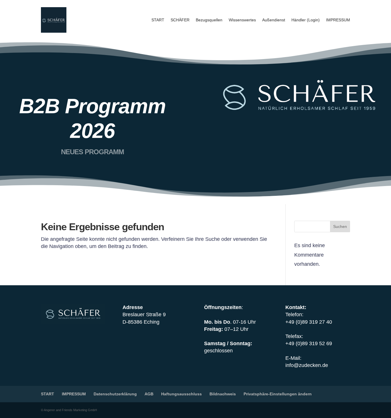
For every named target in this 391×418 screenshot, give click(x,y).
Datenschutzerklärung (115, 394)
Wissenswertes (242, 19)
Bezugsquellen (209, 19)
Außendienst (273, 19)
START (157, 19)
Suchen (340, 226)
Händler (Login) (305, 19)
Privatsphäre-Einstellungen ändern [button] (278, 394)
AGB (149, 394)
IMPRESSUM (338, 19)
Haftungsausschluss (181, 394)
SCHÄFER (180, 19)
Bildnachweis (223, 394)
